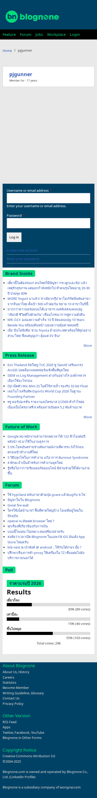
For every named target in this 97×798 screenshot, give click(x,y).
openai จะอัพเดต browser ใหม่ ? (31, 521)
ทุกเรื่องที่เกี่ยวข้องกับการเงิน (28, 526)
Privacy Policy (13, 703)
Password (14, 215)
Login (75, 34)
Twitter (8, 732)
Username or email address (28, 190)
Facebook (21, 732)
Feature (9, 34)
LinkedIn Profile (22, 777)
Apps (6, 727)
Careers (8, 677)
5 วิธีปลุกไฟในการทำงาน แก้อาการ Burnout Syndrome (48, 457)
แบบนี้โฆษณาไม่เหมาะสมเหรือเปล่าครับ (36, 531)
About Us (10, 672)
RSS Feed (10, 722)
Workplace (56, 34)
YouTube (37, 732)
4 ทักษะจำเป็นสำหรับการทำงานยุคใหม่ (35, 462)
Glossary (37, 693)
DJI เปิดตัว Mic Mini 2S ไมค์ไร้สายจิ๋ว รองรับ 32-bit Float (48, 386)
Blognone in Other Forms (22, 737)
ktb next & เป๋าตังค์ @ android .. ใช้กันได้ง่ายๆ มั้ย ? (44, 547)
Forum (25, 34)
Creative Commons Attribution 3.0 (29, 756)
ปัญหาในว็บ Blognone (24, 499)
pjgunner (20, 74)
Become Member (16, 687)
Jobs (39, 34)
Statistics (9, 682)
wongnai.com (70, 787)
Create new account (22, 250)
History (23, 672)
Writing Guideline (16, 693)
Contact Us (11, 698)
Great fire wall (18, 505)
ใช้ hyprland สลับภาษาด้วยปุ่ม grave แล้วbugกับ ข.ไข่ (46, 494)
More (88, 345)
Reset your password (23, 258)
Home (7, 50)
